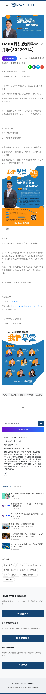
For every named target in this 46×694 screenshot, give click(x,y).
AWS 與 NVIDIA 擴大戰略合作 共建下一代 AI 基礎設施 (27, 515)
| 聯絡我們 (35, 688)
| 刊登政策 (11, 688)
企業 (21, 395)
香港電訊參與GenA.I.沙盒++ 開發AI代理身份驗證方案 (27, 504)
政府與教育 (35, 58)
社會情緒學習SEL (29, 575)
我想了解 (23, 665)
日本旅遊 (32, 570)
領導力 (5, 395)
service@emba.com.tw (20, 448)
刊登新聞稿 (23, 613)
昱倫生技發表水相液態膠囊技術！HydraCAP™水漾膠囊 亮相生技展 (24, 525)
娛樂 (14, 63)
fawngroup (8, 579)
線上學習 (39, 395)
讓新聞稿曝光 (23, 638)
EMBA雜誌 (29, 395)
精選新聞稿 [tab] (7, 486)
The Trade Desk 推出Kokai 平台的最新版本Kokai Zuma (27, 545)
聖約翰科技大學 (10, 570)
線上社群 (22, 63)
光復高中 (14, 575)
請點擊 (15, 301)
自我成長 (14, 395)
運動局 (22, 570)
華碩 (5, 575)
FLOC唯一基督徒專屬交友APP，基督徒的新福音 (27, 494)
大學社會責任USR (34, 565)
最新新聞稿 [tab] (17, 486)
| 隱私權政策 (26, 688)
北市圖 (20, 565)
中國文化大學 (9, 565)
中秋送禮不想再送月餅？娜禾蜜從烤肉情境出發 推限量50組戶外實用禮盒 (27, 535)
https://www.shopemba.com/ (25, 306)
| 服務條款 (18, 688)
